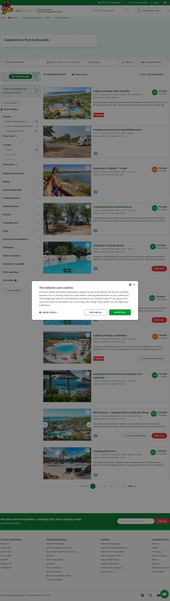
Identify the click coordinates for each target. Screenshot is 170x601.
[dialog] (85, 300)
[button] (48, 312)
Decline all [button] (96, 312)
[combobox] (130, 284)
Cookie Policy (79, 301)
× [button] (134, 285)
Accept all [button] (120, 312)
